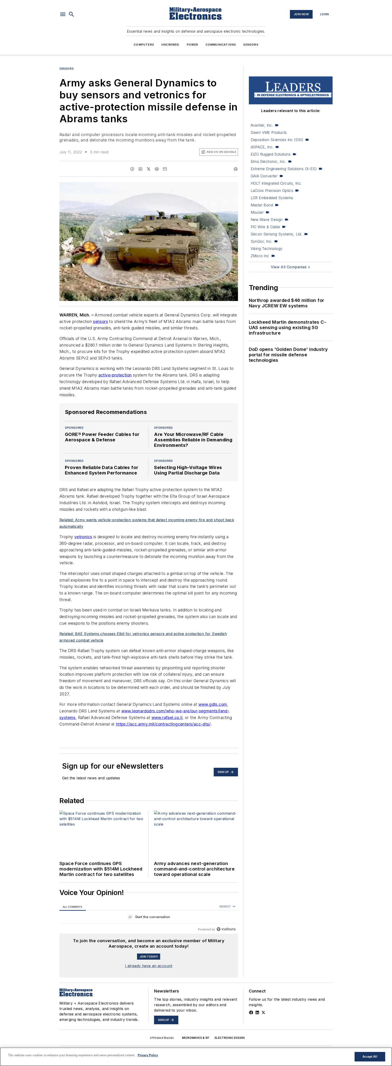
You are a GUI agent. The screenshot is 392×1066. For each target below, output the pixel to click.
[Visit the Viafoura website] (226, 929)
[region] (148, 918)
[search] (71, 14)
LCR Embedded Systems (272, 198)
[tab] (72, 906)
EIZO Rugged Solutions (271, 154)
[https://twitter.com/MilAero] (263, 1012)
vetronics (83, 536)
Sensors (250, 44)
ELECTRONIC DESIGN (230, 1037)
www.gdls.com (212, 704)
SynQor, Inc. (261, 241)
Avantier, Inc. (262, 125)
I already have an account (148, 965)
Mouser (257, 212)
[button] (62, 14)
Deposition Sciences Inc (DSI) (277, 139)
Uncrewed (170, 44)
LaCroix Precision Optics (272, 190)
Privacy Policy (148, 1055)
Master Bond (262, 205)
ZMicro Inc (260, 256)
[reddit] (156, 169)
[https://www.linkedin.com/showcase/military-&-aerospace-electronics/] (257, 1012)
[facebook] (132, 169)
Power (192, 44)
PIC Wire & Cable (265, 227)
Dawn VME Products (269, 132)
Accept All (370, 1056)
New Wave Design (267, 219)
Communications (221, 44)
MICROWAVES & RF (195, 1037)
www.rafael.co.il (167, 717)
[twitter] (148, 169)
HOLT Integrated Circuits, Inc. (276, 183)
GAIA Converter (264, 176)
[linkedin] (140, 169)
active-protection (115, 375)
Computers (144, 44)
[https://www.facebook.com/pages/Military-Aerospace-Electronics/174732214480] (251, 1012)
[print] (235, 169)
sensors (100, 321)
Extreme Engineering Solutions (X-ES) (284, 168)
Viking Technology (267, 248)
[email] (165, 169)
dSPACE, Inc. (262, 147)
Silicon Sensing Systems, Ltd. (276, 234)
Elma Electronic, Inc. (268, 161)
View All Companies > (290, 267)
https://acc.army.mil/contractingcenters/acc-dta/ (163, 724)
